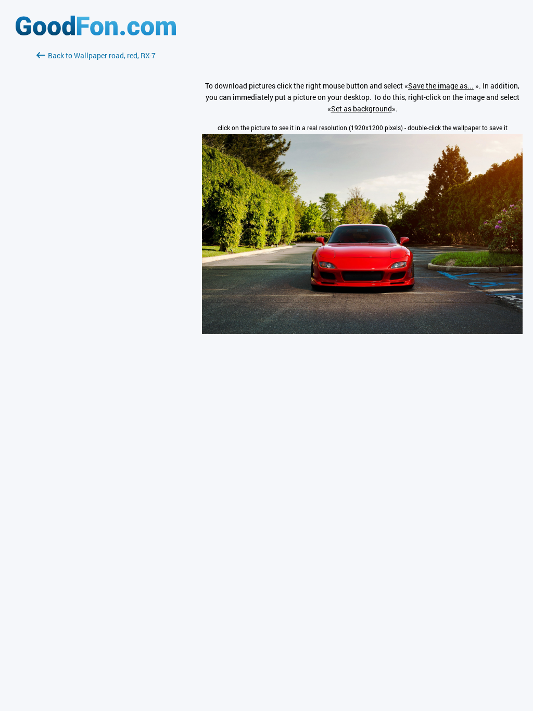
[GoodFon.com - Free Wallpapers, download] (96, 32)
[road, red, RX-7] (362, 331)
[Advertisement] (95, 185)
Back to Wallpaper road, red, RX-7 (102, 55)
